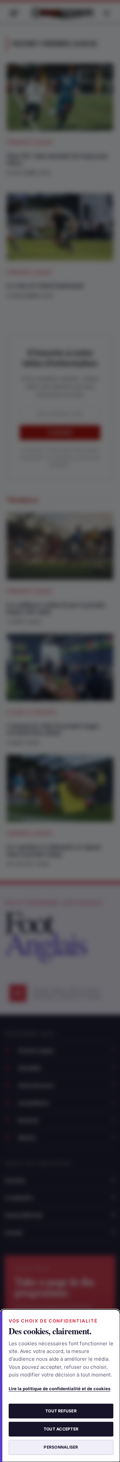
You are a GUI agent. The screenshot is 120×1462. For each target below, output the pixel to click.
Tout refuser (61, 1410)
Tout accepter (61, 1428)
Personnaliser (61, 1447)
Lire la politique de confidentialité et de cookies (59, 1388)
